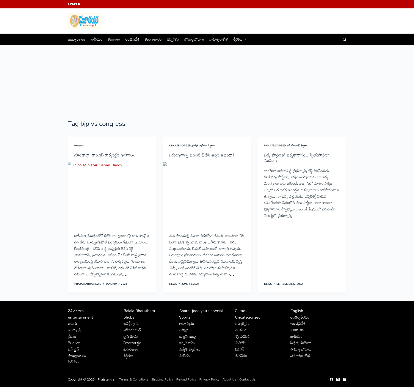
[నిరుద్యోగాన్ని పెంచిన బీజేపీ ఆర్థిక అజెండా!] (207, 195)
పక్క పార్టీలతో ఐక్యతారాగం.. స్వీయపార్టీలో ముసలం (296, 157)
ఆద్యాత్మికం (186, 323)
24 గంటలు (76, 310)
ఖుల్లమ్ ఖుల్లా (187, 336)
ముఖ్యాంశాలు (76, 39)
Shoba (129, 317)
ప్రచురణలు (131, 349)
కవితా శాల (298, 330)
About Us (229, 379)
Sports (185, 317)
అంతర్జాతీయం (299, 317)
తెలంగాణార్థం (153, 39)
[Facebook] (331, 379)
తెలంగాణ (114, 39)
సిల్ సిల (73, 362)
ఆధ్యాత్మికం (242, 323)
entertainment (80, 317)
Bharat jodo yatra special (201, 310)
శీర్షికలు (238, 39)
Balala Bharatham (139, 310)
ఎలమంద (241, 330)
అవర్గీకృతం (131, 323)
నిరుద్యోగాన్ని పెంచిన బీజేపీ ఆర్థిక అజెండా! (202, 154)
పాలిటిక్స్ (240, 342)
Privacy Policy (209, 379)
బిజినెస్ (239, 349)
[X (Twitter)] (338, 379)
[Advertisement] (207, 77)
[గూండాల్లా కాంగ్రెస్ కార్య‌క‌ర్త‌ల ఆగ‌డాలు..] (112, 195)
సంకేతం (184, 355)
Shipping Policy (162, 379)
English (296, 310)
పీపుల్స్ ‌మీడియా (301, 342)
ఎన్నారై (183, 330)
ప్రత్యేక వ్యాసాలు (199, 145)
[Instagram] (344, 379)
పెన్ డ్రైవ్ (73, 349)
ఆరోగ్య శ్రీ (74, 330)
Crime (240, 310)
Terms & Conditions (133, 379)
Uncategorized (180, 145)
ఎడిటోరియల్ (293, 145)
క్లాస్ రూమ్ (131, 336)
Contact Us (247, 379)
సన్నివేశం (173, 39)
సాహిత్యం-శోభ (218, 39)
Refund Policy (186, 379)
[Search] (344, 39)
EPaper (74, 4)
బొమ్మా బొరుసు (194, 39)
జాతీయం (96, 39)
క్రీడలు (72, 336)
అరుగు (72, 323)
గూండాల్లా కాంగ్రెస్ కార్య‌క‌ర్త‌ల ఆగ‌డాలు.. (105, 154)
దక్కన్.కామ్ (187, 342)
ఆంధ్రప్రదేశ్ (132, 39)
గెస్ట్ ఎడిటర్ (242, 336)
